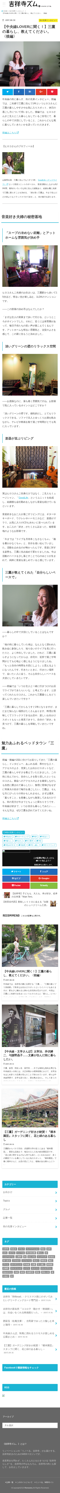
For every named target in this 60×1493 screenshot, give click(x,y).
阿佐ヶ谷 (45, 1272)
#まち (19, 841)
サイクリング (16, 1268)
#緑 (35, 837)
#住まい (45, 837)
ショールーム (8, 1257)
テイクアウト (46, 1268)
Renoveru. (29, 1488)
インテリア (42, 1257)
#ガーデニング (23, 837)
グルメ (6, 1209)
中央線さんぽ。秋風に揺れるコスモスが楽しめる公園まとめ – (28, 1335)
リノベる (20, 1253)
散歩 (43, 1249)
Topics (6, 1200)
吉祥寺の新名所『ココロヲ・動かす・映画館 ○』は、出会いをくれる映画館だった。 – (28, 1310)
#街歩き (9, 837)
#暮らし (9, 841)
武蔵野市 (30, 1272)
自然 (49, 1249)
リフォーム (26, 1261)
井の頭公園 (31, 1253)
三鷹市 (19, 1257)
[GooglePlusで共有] (41, 92)
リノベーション (33, 1249)
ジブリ (26, 1268)
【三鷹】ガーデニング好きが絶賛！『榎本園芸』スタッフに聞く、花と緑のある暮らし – (28, 1349)
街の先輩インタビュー (14, 1226)
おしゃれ (31, 1257)
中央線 (26, 1264)
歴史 (37, 1272)
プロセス (16, 1261)
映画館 (49, 1264)
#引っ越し (34, 845)
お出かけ (7, 1192)
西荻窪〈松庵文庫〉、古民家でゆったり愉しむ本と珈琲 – (28, 1323)
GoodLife (23, 497)
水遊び (5, 1276)
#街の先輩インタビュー (14, 832)
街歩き (13, 1249)
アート (5, 1264)
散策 (22, 1272)
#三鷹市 (30, 841)
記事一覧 (7, 1217)
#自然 (23, 845)
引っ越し (41, 1264)
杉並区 (51, 1257)
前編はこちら (9, 132)
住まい (36, 1261)
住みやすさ (7, 1272)
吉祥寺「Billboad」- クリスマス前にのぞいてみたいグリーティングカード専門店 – (28, 1298)
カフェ (12, 1253)
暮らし (40, 1253)
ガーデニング (16, 1264)
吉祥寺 (5, 1249)
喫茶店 (43, 1261)
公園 (33, 1264)
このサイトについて (24, 1482)
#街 (40, 841)
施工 (50, 1261)
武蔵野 (5, 1268)
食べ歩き (6, 1261)
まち (5, 1253)
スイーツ (35, 1268)
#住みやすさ (10, 845)
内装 (16, 1272)
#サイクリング (49, 845)
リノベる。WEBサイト (45, 1482)
